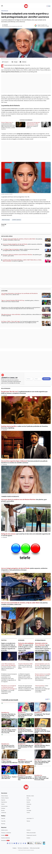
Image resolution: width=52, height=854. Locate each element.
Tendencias (3, 812)
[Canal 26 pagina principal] (26, 7)
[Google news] (25, 843)
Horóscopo (29, 804)
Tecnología (29, 810)
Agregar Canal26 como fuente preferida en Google (43, 25)
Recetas (3, 810)
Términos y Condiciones (23, 848)
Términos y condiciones (6, 832)
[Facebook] (7, 843)
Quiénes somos (4, 830)
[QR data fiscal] (44, 844)
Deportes (3, 800)
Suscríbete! (46, 378)
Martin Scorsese (6, 219)
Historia (2, 804)
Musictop (3, 823)
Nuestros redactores (5, 837)
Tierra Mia (3, 821)
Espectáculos (4, 10)
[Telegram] (23, 843)
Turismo (28, 812)
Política (3, 640)
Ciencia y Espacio (5, 797)
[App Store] (30, 843)
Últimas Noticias (4, 795)
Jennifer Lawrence (16, 219)
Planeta (28, 806)
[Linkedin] (16, 843)
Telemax (28, 821)
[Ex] (12, 843)
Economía (21, 640)
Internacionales (40, 640)
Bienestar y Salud (30, 795)
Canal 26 (6, 24)
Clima (28, 797)
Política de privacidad (31, 832)
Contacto (28, 830)
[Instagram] (9, 843)
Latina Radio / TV (30, 818)
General (28, 802)
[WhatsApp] (21, 843)
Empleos (28, 837)
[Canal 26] (26, 787)
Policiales (3, 808)
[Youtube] (14, 843)
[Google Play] (38, 843)
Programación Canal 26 (31, 835)
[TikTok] (18, 843)
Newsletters (5, 840)
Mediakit (4, 835)
